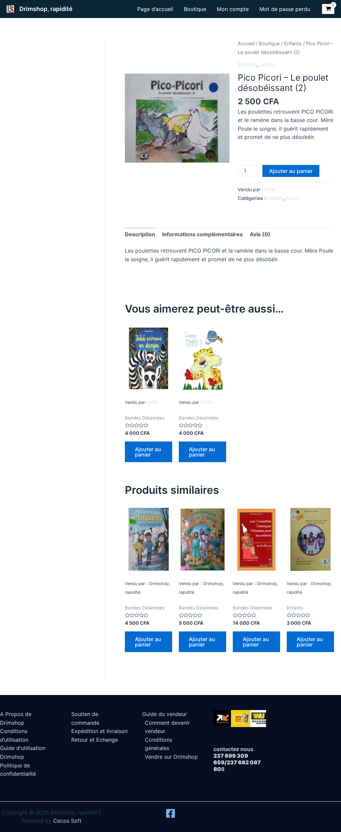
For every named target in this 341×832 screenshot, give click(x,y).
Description (140, 234)
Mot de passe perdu (284, 9)
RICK (269, 189)
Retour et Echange (94, 739)
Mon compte (233, 9)
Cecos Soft (67, 820)
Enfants (293, 44)
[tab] (140, 235)
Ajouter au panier (291, 171)
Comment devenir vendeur (167, 727)
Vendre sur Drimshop (171, 756)
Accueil (246, 44)
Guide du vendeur (164, 714)
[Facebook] (170, 813)
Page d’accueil (155, 9)
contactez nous (233, 749)
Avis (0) (260, 234)
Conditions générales (158, 744)
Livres (267, 64)
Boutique (195, 9)
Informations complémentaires (202, 234)
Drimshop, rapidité (46, 8)
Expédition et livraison (99, 731)
